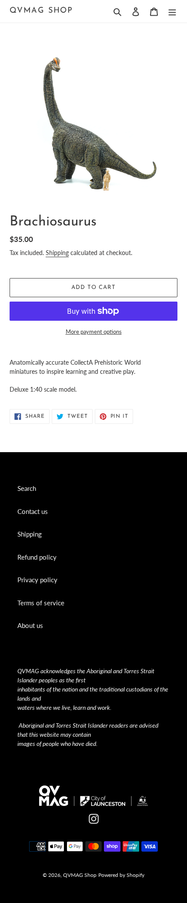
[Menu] (172, 11)
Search (26, 488)
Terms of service (40, 603)
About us (30, 625)
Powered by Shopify (121, 875)
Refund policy (37, 557)
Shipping (57, 252)
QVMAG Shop (41, 11)
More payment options (94, 331)
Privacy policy (37, 580)
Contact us (32, 511)
